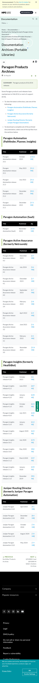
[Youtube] (22, 612)
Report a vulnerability (12, 654)
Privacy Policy (6, 671)
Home (4, 30)
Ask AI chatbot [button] (23, 2)
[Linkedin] (18, 612)
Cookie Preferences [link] (11, 659)
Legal (5, 629)
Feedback (7, 648)
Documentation (9, 19)
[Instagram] (13, 612)
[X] (9, 612)
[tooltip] (33, 62)
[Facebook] (4, 612)
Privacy (6, 623)
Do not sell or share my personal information (16, 641)
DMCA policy (8, 634)
